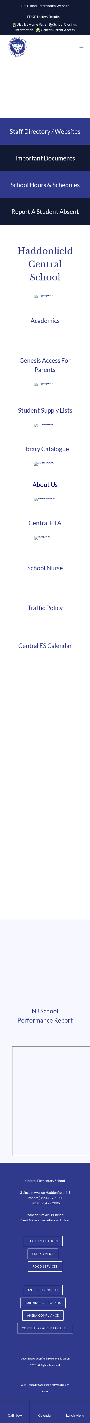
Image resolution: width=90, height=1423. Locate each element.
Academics (45, 320)
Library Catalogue (45, 449)
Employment (43, 1254)
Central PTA (45, 523)
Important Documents (45, 158)
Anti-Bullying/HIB (43, 1290)
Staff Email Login (43, 1241)
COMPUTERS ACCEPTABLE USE (45, 1328)
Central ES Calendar (45, 645)
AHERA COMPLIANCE (43, 1315)
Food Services (45, 1266)
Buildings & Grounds (43, 1303)
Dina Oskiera (29, 1220)
